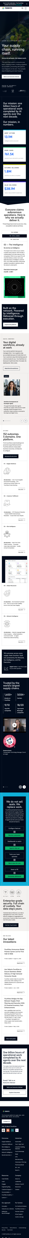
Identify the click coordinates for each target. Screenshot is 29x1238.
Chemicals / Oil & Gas (20, 1162)
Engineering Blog (6, 1187)
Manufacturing (19, 1159)
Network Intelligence (7, 1152)
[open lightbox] (14, 725)
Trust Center (10, 1229)
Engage (4, 1184)
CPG (16, 1157)
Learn (3, 1181)
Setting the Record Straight (6, 1212)
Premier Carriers (19, 1211)
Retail (16, 1154)
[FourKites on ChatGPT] (3, 1130)
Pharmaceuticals (19, 1165)
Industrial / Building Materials (20, 1147)
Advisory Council (19, 1184)
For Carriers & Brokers (21, 1206)
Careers (17, 1189)
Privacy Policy (5, 1227)
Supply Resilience (6, 1141)
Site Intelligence (6, 1147)
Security (3, 1229)
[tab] (14, 232)
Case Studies (5, 1179)
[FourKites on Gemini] (17, 1130)
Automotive (18, 1141)
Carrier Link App (19, 1217)
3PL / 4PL (17, 1167)
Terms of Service (13, 1227)
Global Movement (6, 1149)
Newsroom (18, 1187)
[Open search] (22, 8)
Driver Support (18, 1214)
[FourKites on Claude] (8, 1130)
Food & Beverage (19, 1151)
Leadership (18, 1181)
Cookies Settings (22, 1227)
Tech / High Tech (19, 1144)
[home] (7, 8)
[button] (25, 8)
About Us (17, 1179)
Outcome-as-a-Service (8, 1209)
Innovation (4, 1206)
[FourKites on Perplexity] (12, 1130)
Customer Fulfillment (7, 1144)
